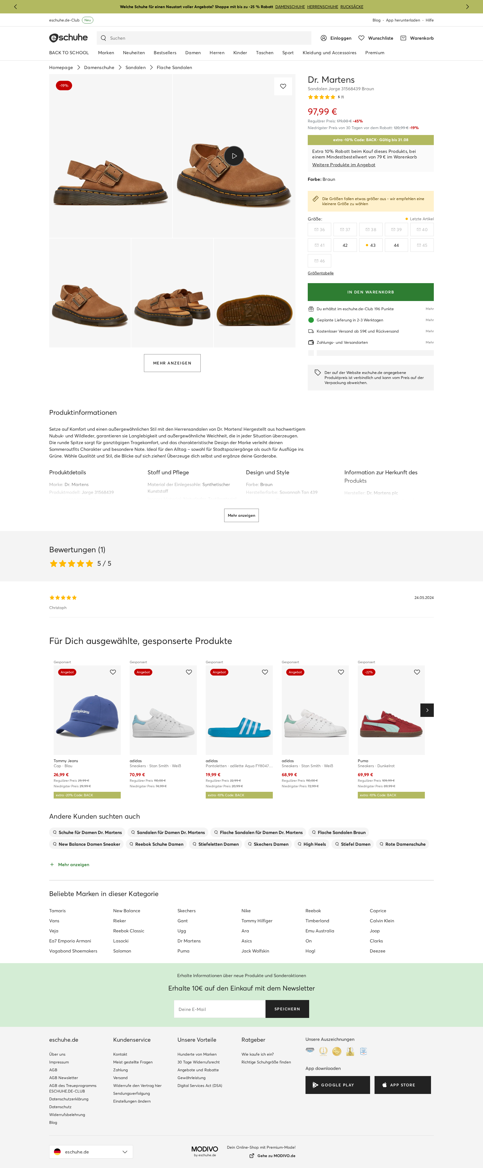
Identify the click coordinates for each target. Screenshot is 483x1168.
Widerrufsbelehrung (67, 1114)
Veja (53, 931)
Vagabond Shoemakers (73, 951)
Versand (120, 1077)
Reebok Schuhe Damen (159, 844)
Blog (376, 20)
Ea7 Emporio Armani (70, 941)
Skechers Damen (271, 844)
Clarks (376, 941)
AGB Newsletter (63, 1077)
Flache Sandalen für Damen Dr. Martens (261, 832)
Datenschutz (60, 1106)
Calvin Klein (382, 920)
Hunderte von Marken (197, 1054)
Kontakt (120, 1054)
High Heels (315, 844)
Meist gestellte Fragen (133, 1062)
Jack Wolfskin (255, 951)
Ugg (181, 931)
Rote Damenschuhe (405, 844)
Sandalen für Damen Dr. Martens (171, 832)
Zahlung (120, 1069)
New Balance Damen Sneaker (89, 844)
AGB (53, 1069)
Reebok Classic (128, 931)
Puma (183, 951)
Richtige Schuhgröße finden (266, 1062)
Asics (247, 941)
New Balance (126, 910)
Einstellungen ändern (132, 1101)
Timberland (317, 920)
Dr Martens (189, 941)
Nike (246, 910)
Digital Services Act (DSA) (199, 1085)
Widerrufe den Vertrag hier (137, 1085)
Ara (245, 931)
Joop (375, 931)
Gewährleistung (191, 1077)
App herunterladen (403, 20)
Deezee (377, 951)
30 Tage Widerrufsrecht (198, 1062)
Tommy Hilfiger (257, 920)
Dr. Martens (77, 484)
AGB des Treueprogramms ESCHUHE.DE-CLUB (72, 1088)
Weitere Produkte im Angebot (343, 164)
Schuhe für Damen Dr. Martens (90, 832)
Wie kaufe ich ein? (258, 1054)
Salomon (122, 951)
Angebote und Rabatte (198, 1069)
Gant (182, 920)
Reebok (313, 910)
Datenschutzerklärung (68, 1098)
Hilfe (430, 20)
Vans (54, 920)
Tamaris (57, 910)
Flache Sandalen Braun (342, 832)
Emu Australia (320, 931)
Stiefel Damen (355, 844)
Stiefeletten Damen (218, 844)
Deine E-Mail (192, 1009)
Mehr (430, 309)
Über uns (57, 1054)
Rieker (119, 920)
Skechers (186, 910)
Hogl (310, 951)
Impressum (59, 1062)
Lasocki (121, 941)
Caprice (378, 910)
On (309, 941)
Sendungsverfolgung (131, 1093)
